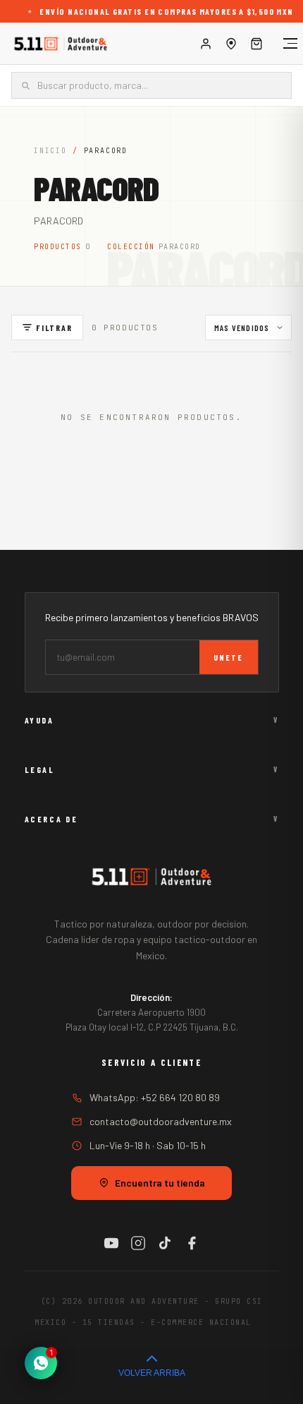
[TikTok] (165, 1243)
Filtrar (54, 327)
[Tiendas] (231, 43)
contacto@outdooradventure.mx (160, 1121)
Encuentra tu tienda (160, 1183)
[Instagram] (138, 1243)
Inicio (50, 150)
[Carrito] (256, 43)
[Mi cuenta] (205, 43)
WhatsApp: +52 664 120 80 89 (154, 1097)
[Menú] (283, 44)
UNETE (229, 657)
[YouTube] (111, 1243)
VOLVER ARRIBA (151, 1373)
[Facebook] (191, 1243)
